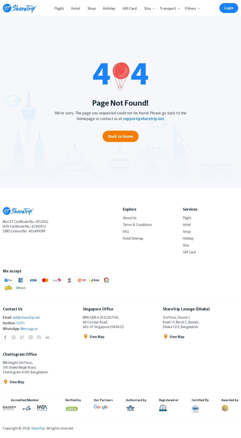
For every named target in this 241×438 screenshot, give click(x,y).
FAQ (126, 231)
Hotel (187, 224)
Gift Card (189, 252)
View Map (96, 336)
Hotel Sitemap (133, 238)
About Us (130, 217)
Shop (187, 231)
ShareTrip (38, 428)
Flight (187, 217)
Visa (186, 245)
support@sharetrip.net (143, 118)
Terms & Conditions (137, 224)
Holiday (188, 238)
